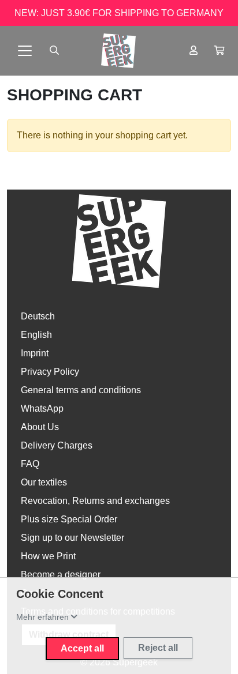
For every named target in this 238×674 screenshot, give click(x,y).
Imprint (35, 353)
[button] (219, 50)
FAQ (30, 464)
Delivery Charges (56, 445)
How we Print (48, 556)
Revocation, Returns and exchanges (95, 501)
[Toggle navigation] (24, 51)
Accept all (82, 648)
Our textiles (44, 482)
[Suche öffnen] (54, 51)
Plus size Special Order (69, 519)
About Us (40, 427)
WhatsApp (42, 408)
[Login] (193, 50)
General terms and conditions (81, 390)
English (36, 335)
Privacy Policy (50, 371)
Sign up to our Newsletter (72, 538)
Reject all (158, 648)
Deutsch (38, 316)
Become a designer (61, 574)
